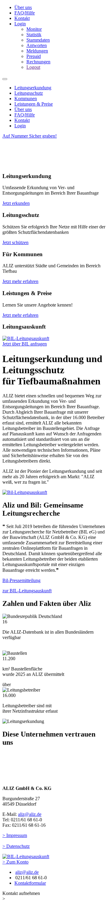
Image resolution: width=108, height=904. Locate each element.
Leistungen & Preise (33, 104)
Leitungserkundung (32, 87)
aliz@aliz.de (29, 814)
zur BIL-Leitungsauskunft (27, 590)
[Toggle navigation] (4, 79)
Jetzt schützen (15, 242)
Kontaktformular (30, 883)
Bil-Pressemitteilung (21, 580)
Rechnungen (38, 61)
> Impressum (14, 835)
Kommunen (25, 98)
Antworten (36, 45)
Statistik (33, 34)
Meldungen (37, 50)
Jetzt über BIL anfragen (24, 343)
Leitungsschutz (28, 93)
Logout (33, 67)
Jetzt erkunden (16, 203)
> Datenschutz (16, 846)
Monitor (34, 29)
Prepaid (33, 56)
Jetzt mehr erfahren (20, 281)
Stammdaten (38, 40)
